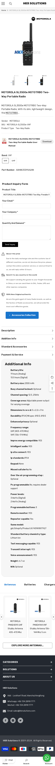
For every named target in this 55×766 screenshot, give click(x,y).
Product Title (8, 190)
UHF (13, 161)
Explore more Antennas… (28, 645)
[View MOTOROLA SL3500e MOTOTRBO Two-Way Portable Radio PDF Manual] (4, 143)
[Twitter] (20, 720)
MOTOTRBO (12, 112)
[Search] (10, 3)
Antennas (10, 584)
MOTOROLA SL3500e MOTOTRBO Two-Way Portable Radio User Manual (24, 142)
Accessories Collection (24, 315)
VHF (5, 161)
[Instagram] (13, 720)
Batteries (30, 584)
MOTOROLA (15, 121)
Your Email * (8, 201)
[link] (26, 761)
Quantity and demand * (13, 223)
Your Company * (10, 212)
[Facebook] (5, 720)
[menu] (3, 3)
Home (3, 10)
